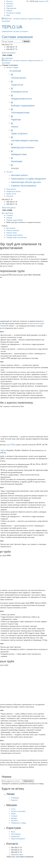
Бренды (14, 818)
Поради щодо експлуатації (16, 237)
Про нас (9, 1)
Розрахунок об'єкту (13, 191)
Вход (13, 831)
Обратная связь (17, 854)
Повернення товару (18, 823)
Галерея (14, 816)
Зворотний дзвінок (18, 838)
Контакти (9, 3)
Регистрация (16, 834)
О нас (13, 809)
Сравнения (15, 836)
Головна (9, 215)
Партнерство (11, 8)
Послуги (9, 172)
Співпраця (15, 797)
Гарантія (9, 6)
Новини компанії (12, 230)
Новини (9, 10)
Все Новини (10, 228)
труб (11, 444)
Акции (13, 813)
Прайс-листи (11, 193)
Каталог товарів (12, 67)
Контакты (14, 820)
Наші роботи (11, 189)
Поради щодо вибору (14, 220)
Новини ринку (11, 232)
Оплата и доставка (18, 811)
